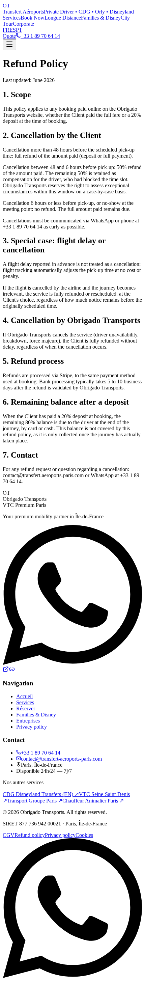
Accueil (24, 696)
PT (19, 30)
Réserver (25, 708)
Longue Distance (63, 18)
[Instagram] (6, 670)
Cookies (84, 835)
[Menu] (9, 44)
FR (6, 30)
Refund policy (29, 835)
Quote (9, 36)
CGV (8, 835)
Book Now (33, 18)
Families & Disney (101, 18)
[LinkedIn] (12, 670)
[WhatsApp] (72, 663)
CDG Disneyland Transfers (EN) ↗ (41, 794)
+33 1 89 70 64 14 (40, 753)
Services (12, 18)
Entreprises (28, 721)
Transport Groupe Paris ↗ (34, 800)
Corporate (23, 24)
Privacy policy (31, 727)
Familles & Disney (36, 714)
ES (12, 30)
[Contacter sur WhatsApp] (72, 908)
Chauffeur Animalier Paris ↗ (93, 800)
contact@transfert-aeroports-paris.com (61, 759)
